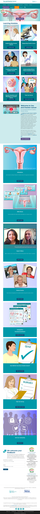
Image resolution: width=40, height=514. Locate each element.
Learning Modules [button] (11, 4)
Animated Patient (14, 505)
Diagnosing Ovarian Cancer (29, 43)
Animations (20, 172)
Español (12, 7)
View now (20, 18)
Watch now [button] (20, 181)
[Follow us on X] (23, 509)
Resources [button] (20, 4)
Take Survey (6, 7)
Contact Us (14, 511)
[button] (3, 15)
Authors (26, 4)
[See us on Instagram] (21, 509)
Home (4, 4)
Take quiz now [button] (20, 371)
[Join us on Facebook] (19, 509)
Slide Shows (20, 211)
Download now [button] (20, 335)
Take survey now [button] (29, 99)
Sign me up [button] (20, 443)
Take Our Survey (29, 95)
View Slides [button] (20, 220)
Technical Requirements (29, 511)
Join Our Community (20, 437)
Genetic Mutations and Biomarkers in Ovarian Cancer (11, 96)
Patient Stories (20, 290)
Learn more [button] (11, 47)
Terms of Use (19, 511)
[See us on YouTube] (16, 509)
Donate (16, 7)
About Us (8, 511)
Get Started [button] (25, 139)
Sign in (21, 7)
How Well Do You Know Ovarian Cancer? (20, 365)
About (30, 4)
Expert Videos (20, 251)
